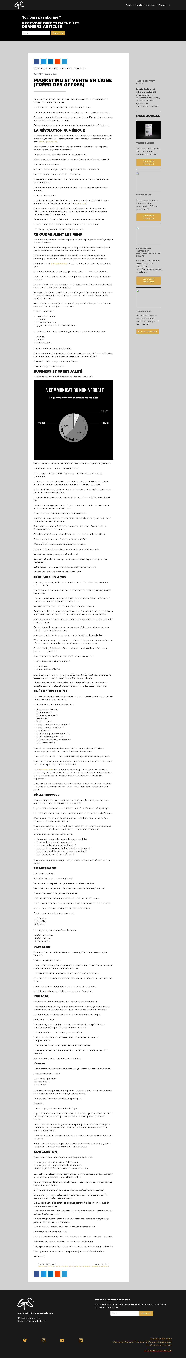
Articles (129, 5)
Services (150, 5)
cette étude (80, 203)
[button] (36, 61)
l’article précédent (48, 142)
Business (40, 68)
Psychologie (77, 68)
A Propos (161, 5)
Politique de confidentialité (158, 1350)
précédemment (59, 263)
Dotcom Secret (46, 769)
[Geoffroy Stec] (19, 5)
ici (49, 991)
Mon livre (139, 5)
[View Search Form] (170, 5)
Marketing (57, 68)
